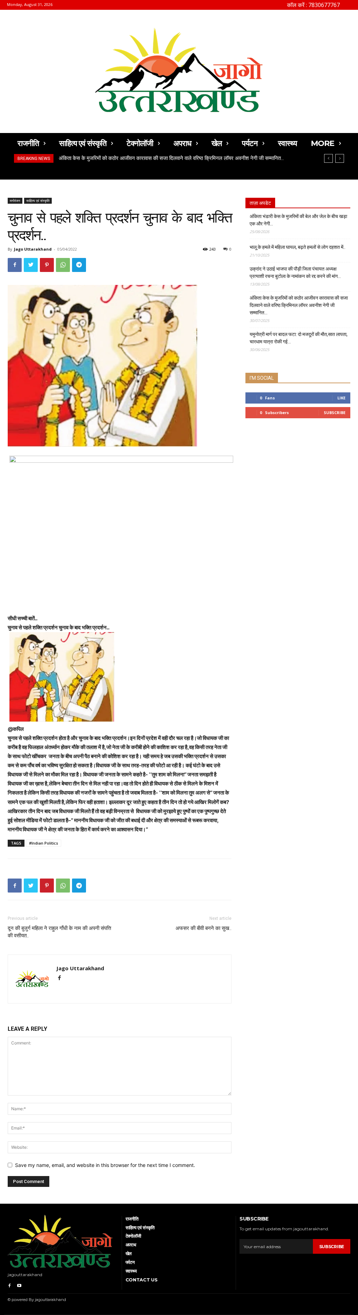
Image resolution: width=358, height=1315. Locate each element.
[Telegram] (79, 265)
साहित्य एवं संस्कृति (38, 200)
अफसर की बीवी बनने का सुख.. (203, 928)
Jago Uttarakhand (33, 249)
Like (341, 397)
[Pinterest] (47, 265)
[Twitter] (31, 265)
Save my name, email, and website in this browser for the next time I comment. (105, 1165)
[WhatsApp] (63, 265)
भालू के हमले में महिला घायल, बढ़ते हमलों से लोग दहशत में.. (297, 247)
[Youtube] (19, 1285)
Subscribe (334, 412)
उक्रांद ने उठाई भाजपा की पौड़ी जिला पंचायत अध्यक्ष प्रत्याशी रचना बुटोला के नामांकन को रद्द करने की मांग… (295, 272)
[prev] (328, 158)
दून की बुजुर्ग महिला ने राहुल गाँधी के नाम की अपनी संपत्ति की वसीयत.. (59, 932)
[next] (339, 158)
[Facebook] (15, 265)
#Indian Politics (43, 843)
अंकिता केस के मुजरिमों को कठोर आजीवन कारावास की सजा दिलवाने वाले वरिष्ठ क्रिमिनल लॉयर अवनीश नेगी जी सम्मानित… (299, 305)
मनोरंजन (15, 200)
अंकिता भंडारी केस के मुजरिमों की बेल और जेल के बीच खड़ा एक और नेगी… (298, 220)
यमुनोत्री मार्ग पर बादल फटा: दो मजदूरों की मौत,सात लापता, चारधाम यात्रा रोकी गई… (136, 158)
